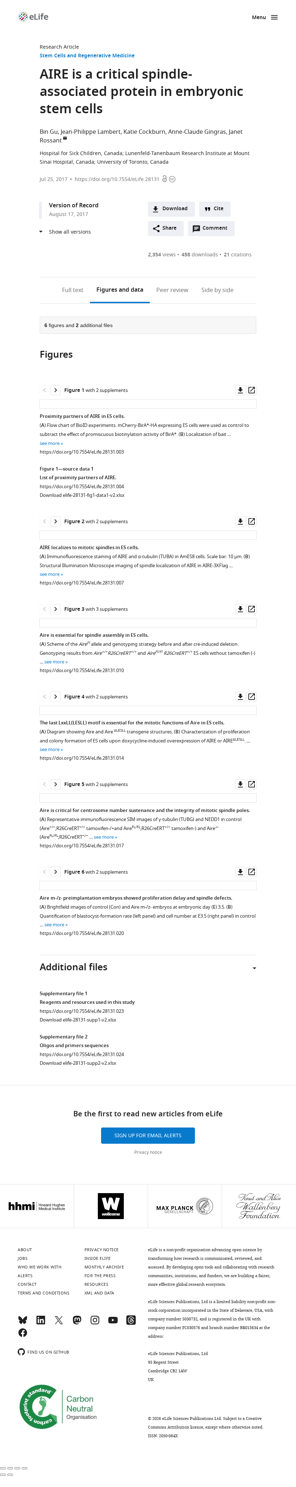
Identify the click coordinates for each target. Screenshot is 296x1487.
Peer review (172, 290)
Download (175, 209)
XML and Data (99, 1293)
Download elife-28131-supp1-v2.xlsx (78, 1019)
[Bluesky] (23, 1323)
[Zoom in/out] (24, 1468)
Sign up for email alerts (148, 1135)
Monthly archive (104, 1267)
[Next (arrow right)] (10, 1475)
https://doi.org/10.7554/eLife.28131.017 (82, 845)
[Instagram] (95, 1323)
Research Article (59, 47)
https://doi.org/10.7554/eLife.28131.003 (82, 452)
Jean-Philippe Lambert (91, 132)
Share (169, 228)
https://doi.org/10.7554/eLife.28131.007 (82, 582)
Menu (259, 18)
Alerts (25, 1276)
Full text (72, 290)
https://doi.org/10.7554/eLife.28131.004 (82, 486)
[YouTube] (113, 1323)
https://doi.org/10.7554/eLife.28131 (117, 179)
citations (238, 255)
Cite (218, 209)
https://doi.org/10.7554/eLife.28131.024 (82, 1054)
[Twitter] (59, 1323)
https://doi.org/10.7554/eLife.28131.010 (82, 670)
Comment (217, 230)
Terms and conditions (43, 1293)
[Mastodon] (77, 1323)
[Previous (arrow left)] (3, 1475)
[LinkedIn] (41, 1323)
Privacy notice (148, 1152)
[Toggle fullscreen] (17, 1468)
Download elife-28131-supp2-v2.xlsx (78, 1063)
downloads (200, 255)
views (162, 255)
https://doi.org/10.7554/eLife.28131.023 (82, 1011)
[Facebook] (23, 1336)
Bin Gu (49, 132)
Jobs (22, 1258)
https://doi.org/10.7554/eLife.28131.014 (82, 758)
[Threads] (131, 1323)
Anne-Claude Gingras (197, 132)
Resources (96, 1284)
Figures (119, 290)
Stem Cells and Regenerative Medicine (87, 56)
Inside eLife (97, 1258)
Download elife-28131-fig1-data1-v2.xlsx (82, 495)
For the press (100, 1276)
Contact (27, 1284)
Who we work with (39, 1267)
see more (50, 443)
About (25, 1250)
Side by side (217, 290)
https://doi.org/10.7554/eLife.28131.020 (82, 933)
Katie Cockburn (144, 132)
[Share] (10, 1468)
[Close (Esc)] (3, 1468)
